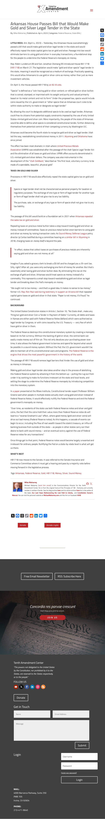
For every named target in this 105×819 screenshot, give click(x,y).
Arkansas (19, 473)
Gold (43, 473)
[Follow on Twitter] (21, 687)
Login (79, 780)
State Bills (76, 33)
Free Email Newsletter (37, 576)
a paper (16, 391)
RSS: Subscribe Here (69, 576)
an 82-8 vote (55, 84)
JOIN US (52, 617)
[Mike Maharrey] (17, 490)
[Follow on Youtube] (16, 687)
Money (58, 473)
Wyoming (69, 136)
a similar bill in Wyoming (76, 237)
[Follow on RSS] (43, 687)
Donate (21, 697)
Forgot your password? (69, 773)
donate (23, 525)
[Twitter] (91, 483)
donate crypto (52, 525)
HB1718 (15, 67)
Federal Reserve (64, 33)
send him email (44, 485)
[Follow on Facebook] (27, 687)
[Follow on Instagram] (38, 687)
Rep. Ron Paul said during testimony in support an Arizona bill (50, 291)
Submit (82, 745)
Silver (65, 473)
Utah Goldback (36, 161)
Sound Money (75, 473)
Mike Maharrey (20, 33)
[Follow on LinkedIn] (32, 687)
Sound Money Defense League (73, 233)
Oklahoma (82, 136)
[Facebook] (87, 483)
